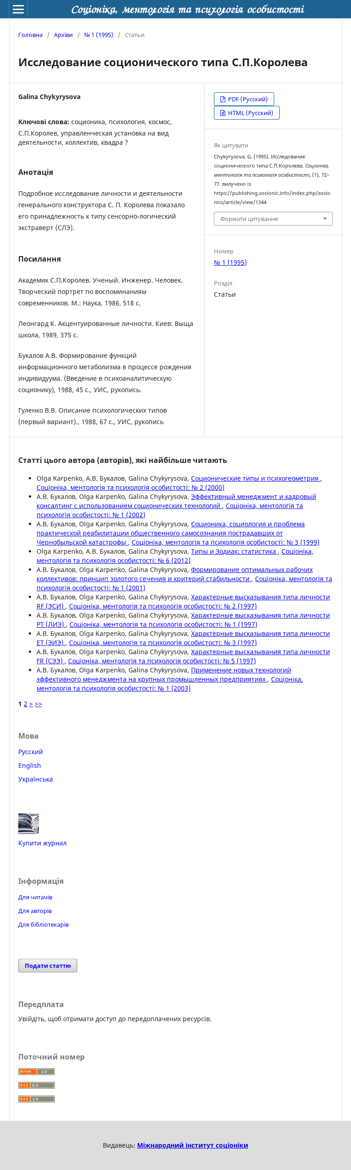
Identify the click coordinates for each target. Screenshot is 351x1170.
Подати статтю (48, 965)
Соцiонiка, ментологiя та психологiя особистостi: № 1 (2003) (170, 684)
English (29, 765)
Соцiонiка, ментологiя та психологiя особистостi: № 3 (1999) (225, 542)
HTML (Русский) (250, 113)
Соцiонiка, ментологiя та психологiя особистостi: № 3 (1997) (163, 642)
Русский (30, 751)
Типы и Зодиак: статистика (234, 551)
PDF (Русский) (247, 99)
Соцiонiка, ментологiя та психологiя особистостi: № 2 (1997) (163, 606)
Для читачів (35, 897)
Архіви (63, 35)
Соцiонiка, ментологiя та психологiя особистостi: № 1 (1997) (163, 624)
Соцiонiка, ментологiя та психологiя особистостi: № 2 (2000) (130, 487)
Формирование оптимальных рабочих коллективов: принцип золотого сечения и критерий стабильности (175, 574)
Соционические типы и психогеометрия (255, 478)
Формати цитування (249, 219)
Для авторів (35, 911)
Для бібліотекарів (43, 924)
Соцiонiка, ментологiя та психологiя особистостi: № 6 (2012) (175, 556)
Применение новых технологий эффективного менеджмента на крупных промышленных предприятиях (164, 674)
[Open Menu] (18, 9)
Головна (30, 35)
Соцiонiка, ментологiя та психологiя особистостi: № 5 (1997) (162, 660)
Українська (35, 779)
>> (38, 703)
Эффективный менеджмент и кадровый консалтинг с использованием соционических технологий (176, 501)
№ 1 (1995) (98, 35)
